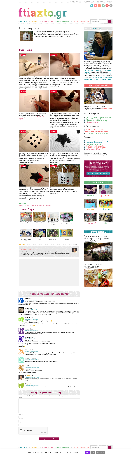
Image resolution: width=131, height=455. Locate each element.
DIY (105, 223)
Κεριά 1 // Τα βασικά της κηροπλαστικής (98, 117)
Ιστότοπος (21, 423)
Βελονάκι (105, 195)
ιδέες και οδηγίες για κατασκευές (100, 74)
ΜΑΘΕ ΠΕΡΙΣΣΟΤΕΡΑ (91, 79)
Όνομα (21, 414)
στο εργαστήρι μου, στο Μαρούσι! (101, 77)
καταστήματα (106, 70)
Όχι (93, 452)
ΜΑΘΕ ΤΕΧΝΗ (47, 21)
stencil (21, 205)
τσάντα (44, 205)
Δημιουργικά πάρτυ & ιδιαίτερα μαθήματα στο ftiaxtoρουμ (97, 238)
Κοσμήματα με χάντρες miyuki (95, 146)
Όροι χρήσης (100, 452)
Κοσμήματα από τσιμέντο (94, 144)
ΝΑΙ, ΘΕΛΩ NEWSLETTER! (98, 174)
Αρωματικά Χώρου (92, 122)
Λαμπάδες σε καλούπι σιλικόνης (96, 121)
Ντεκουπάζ (90, 223)
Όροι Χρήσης (100, 1)
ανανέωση (27, 205)
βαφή (32, 205)
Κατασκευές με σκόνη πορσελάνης (97, 133)
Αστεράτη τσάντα (30, 28)
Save (24, 55)
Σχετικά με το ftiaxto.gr (76, 1)
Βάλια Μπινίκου (29, 249)
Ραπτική (90, 209)
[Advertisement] (49, 272)
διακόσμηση (38, 205)
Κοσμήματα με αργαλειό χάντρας (96, 148)
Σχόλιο (21, 397)
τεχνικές (98, 70)
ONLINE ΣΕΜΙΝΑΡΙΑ (81, 21)
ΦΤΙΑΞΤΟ (34, 21)
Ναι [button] (87, 452)
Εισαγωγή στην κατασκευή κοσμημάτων (99, 141)
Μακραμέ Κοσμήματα (93, 149)
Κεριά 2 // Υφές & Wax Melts (94, 119)
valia (29, 375)
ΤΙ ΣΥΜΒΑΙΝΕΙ (63, 21)
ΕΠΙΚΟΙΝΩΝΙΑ (107, 79)
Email (21, 418)
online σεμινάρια (106, 108)
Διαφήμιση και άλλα (89, 1)
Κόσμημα (105, 209)
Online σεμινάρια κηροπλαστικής (93, 265)
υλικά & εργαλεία (89, 70)
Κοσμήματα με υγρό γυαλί (94, 142)
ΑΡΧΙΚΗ (23, 21)
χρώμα (49, 205)
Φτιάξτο (22, 245)
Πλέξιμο (90, 195)
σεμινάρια (87, 72)
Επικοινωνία (109, 1)
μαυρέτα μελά (31, 384)
